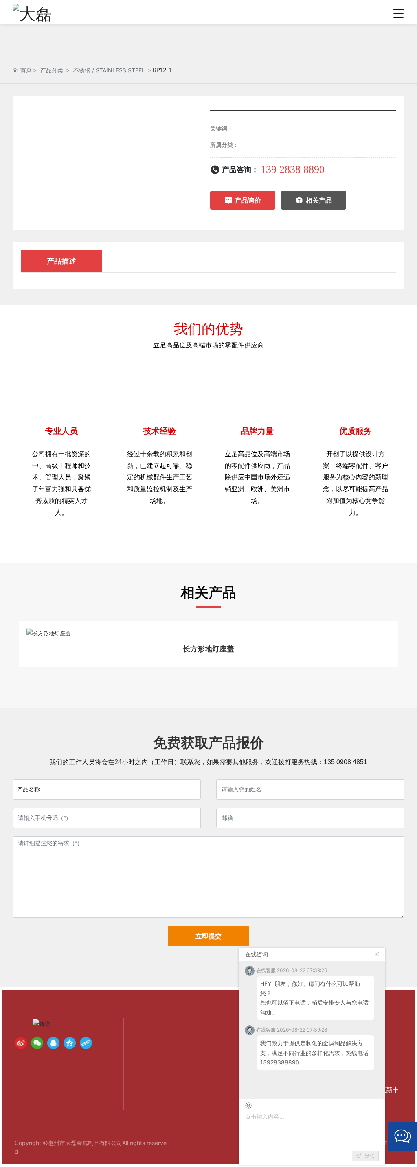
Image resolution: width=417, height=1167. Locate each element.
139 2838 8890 (293, 169)
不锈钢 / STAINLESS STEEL (109, 70)
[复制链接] (86, 1043)
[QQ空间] (70, 1043)
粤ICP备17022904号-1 (273, 1142)
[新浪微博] (21, 1043)
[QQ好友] (53, 1043)
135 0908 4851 (345, 761)
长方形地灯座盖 (208, 649)
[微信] (37, 1043)
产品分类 (51, 70)
